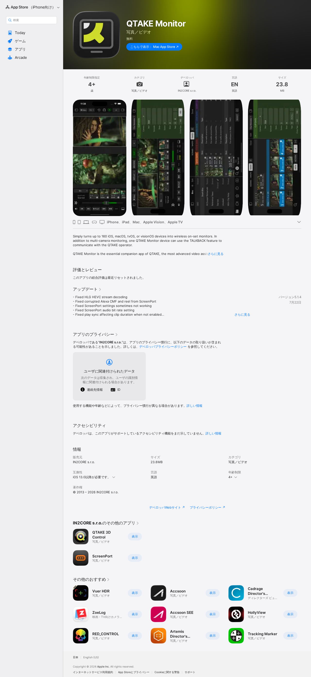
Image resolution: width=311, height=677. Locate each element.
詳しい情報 (194, 406)
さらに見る (216, 254)
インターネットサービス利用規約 (93, 672)
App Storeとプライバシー (133, 672)
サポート (190, 672)
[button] (31, 32)
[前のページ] (68, 614)
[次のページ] (306, 614)
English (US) (91, 657)
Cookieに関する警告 (167, 672)
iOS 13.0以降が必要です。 (92, 477)
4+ (230, 477)
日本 (75, 657)
